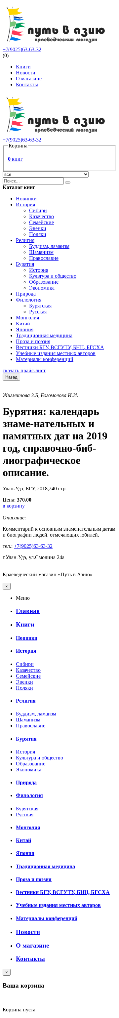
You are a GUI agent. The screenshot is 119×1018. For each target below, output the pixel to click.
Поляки (37, 234)
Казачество (41, 216)
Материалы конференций (44, 359)
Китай (23, 323)
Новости (25, 72)
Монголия (27, 317)
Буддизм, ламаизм (49, 246)
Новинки (26, 198)
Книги (23, 66)
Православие (44, 258)
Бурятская (40, 305)
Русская (38, 311)
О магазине (29, 78)
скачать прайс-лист (24, 370)
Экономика (42, 288)
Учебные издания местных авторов (56, 353)
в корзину (14, 506)
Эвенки (37, 228)
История (25, 204)
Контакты (27, 84)
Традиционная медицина (44, 335)
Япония (24, 329)
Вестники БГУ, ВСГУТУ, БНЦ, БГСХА (60, 347)
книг (15, 159)
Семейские (41, 222)
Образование (44, 282)
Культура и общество (52, 276)
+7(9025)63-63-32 (22, 49)
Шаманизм (41, 252)
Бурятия (25, 264)
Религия (25, 240)
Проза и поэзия (33, 341)
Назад (11, 377)
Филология (28, 300)
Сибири (38, 210)
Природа (26, 294)
